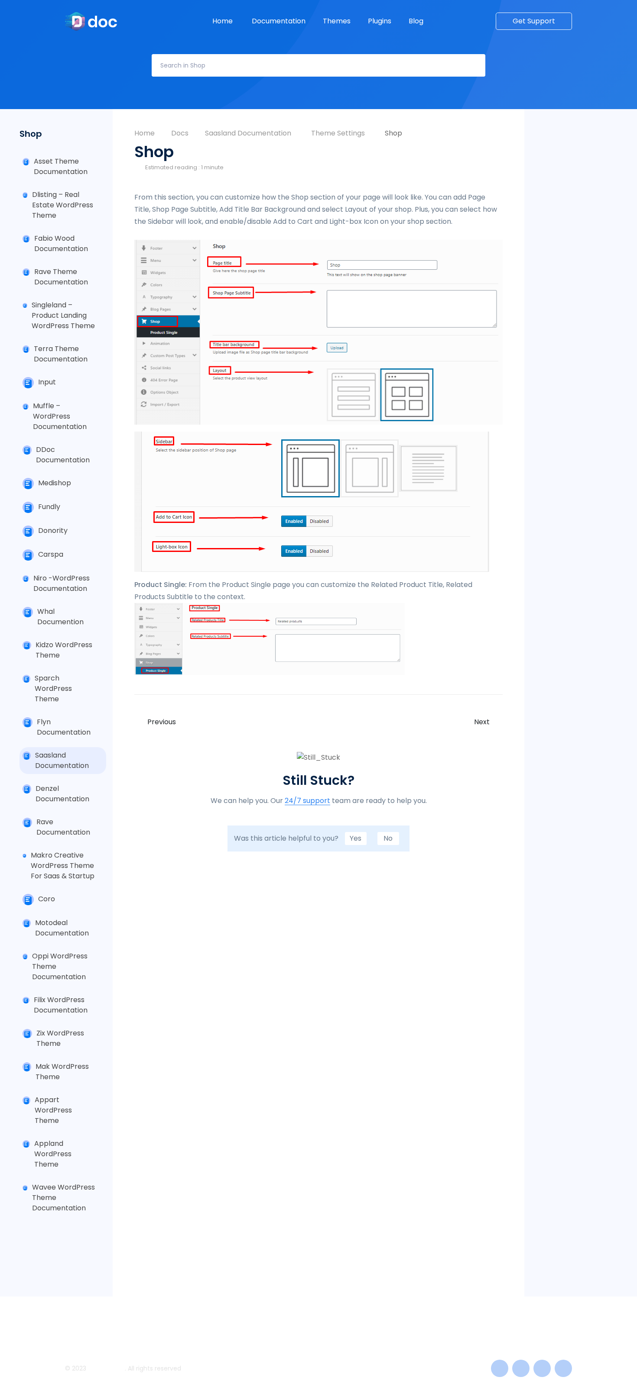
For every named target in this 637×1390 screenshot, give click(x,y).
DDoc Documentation (63, 455)
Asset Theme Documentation (61, 166)
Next (482, 722)
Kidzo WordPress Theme (64, 650)
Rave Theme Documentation (61, 277)
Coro (46, 899)
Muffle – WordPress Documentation (60, 416)
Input (47, 382)
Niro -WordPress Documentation (61, 583)
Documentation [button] (279, 21)
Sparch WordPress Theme (53, 688)
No (388, 838)
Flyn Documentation (64, 727)
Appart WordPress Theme (53, 1110)
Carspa (50, 554)
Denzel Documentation (62, 794)
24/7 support (307, 801)
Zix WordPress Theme (60, 1038)
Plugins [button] (379, 21)
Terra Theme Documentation (61, 354)
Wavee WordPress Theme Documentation (63, 1197)
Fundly (49, 507)
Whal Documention (60, 616)
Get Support (534, 21)
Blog (417, 21)
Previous (161, 722)
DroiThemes (106, 1368)
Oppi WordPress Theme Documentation (60, 966)
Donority (53, 530)
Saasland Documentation (62, 760)
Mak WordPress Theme (62, 1071)
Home (223, 21)
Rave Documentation (63, 827)
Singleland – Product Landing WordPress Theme (63, 315)
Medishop (54, 483)
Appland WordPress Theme (53, 1153)
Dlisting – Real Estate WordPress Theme (62, 205)
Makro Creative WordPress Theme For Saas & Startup (62, 865)
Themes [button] (337, 21)
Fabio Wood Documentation (61, 243)
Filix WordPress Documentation (61, 1005)
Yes (355, 838)
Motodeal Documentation (62, 928)
